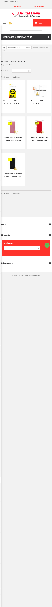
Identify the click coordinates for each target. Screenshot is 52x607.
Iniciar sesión (39, 6)
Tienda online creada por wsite (29, 275)
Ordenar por (6, 71)
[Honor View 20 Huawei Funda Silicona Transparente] (39, 89)
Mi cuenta (5, 235)
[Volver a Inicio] (4, 47)
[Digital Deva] (26, 14)
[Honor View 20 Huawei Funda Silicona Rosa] (13, 125)
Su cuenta (17, 6)
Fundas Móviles (14, 48)
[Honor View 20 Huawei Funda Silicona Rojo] (39, 125)
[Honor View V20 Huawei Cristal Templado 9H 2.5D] (13, 89)
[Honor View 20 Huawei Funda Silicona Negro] (13, 162)
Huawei (27, 48)
